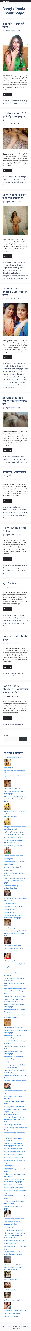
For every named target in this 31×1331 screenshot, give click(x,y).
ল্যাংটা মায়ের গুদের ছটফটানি (10, 1280)
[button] (27, 1)
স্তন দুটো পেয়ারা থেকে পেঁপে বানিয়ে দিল (13, 837)
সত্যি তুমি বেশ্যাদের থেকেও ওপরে (12, 967)
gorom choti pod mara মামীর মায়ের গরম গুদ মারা (15, 401)
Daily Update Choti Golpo (14, 529)
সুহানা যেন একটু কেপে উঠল (10, 903)
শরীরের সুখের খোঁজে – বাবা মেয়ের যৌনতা (13, 1264)
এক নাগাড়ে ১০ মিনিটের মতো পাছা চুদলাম (14, 473)
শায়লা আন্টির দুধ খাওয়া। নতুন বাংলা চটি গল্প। (14, 1241)
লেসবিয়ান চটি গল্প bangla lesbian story (15, 1310)
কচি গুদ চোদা (18, 273)
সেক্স (26, 278)
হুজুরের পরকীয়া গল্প (8, 768)
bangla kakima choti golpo (19, 103)
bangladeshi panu (18, 620)
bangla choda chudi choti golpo (13, 369)
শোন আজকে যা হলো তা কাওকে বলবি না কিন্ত (15, 1081)
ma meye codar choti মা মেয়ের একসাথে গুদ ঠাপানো (15, 292)
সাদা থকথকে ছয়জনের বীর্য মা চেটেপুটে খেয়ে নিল (15, 964)
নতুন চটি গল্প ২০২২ (10, 583)
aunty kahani (19, 615)
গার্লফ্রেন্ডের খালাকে (7, 676)
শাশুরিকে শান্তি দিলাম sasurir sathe (13, 1158)
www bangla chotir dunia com (17, 462)
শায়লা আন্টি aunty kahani (11, 1244)
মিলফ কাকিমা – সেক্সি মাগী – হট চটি (14, 25)
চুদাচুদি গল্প (8, 276)
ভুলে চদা (24, 385)
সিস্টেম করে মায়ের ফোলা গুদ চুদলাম (12, 945)
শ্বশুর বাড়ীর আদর (8, 1062)
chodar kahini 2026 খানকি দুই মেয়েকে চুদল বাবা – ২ (15, 116)
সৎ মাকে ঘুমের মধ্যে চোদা (10, 970)
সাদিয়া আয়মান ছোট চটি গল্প (10, 961)
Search (6, 735)
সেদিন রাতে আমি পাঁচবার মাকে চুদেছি (12, 867)
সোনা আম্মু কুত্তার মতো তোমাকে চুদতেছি (13, 856)
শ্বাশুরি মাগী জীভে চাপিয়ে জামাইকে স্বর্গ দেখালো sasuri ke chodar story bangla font (15, 991)
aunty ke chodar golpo (10, 618)
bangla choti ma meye (18, 377)
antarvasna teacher (11, 507)
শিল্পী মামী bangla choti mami (12, 1125)
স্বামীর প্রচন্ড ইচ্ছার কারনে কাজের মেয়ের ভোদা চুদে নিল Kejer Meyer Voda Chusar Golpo (15, 799)
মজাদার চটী (13, 388)
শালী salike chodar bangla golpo (14, 1230)
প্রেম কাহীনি (14, 276)
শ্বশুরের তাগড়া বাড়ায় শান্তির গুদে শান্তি (13, 1027)
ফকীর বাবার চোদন (16, 676)
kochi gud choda (19, 268)
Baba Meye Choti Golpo (13, 177)
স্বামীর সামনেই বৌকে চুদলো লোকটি (12, 788)
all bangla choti (10, 262)
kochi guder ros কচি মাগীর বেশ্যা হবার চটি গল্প (14, 196)
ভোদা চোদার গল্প (21, 276)
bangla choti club (8, 268)
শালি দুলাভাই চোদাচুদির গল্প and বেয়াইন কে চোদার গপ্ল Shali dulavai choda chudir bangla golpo (14, 1235)
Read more (7, 94)
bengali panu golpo (16, 515)
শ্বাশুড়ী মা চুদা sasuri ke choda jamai (14, 996)
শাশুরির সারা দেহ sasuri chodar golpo (14, 1152)
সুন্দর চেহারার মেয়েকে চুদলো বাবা (11, 928)
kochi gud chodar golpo (10, 270)
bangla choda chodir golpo (15, 637)
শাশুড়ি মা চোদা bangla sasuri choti (14, 1188)
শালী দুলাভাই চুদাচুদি (9, 1227)
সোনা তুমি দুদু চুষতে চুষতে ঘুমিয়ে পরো (13, 845)
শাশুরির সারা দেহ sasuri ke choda (13, 1149)
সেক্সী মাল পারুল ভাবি (9, 870)
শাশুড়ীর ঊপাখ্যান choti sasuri (12, 1166)
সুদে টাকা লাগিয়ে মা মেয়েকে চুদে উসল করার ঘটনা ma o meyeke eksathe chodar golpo (15, 933)
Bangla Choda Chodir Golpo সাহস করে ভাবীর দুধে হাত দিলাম (15, 689)
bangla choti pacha (13, 512)
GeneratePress (15, 1328)
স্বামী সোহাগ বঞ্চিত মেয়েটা (10, 817)
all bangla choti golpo (12, 457)
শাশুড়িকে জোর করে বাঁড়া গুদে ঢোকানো (13, 1185)
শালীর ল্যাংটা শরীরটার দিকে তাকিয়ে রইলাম (14, 1219)
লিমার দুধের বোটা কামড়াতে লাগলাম (12, 1313)
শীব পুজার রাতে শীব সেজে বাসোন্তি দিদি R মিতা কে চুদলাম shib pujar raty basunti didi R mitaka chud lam (15, 1112)
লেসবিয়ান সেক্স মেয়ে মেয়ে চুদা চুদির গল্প (13, 1300)
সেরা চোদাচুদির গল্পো (8, 859)
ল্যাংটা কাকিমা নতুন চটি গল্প (10, 1290)
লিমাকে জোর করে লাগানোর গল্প (11, 1316)
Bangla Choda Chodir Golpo (14, 101)
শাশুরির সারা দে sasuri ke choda (13, 1155)
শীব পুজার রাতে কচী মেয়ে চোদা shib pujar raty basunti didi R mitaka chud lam (14, 1119)
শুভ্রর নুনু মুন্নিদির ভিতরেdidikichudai (14, 1107)
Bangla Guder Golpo (9, 379)
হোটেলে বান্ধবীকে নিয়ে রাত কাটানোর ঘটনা (14, 757)
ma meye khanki (16, 385)
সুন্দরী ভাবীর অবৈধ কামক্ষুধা (10, 909)
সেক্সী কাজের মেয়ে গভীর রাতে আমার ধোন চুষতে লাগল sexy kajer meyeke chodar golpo (15, 880)
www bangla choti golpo (15, 182)
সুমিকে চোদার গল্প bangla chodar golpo (15, 906)
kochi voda (10, 273)
